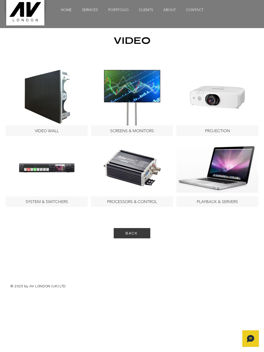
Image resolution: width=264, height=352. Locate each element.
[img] (47, 102)
